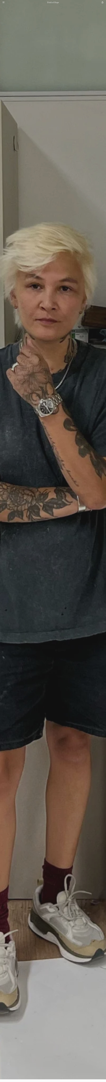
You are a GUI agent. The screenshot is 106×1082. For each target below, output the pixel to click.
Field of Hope (53, 2)
